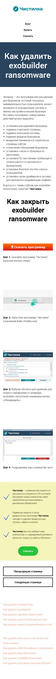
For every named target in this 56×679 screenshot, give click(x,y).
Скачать (28, 36)
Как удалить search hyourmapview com (25, 619)
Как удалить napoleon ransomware (22, 614)
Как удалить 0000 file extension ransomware (28, 648)
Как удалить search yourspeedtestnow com (27, 624)
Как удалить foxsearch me (18, 604)
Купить (28, 30)
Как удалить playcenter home (19, 653)
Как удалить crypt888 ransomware (22, 658)
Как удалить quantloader (17, 609)
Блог (28, 23)
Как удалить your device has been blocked (26, 663)
